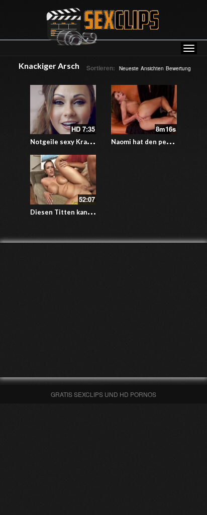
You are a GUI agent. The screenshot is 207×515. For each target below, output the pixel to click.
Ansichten (152, 68)
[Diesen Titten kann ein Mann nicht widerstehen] (63, 179)
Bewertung (178, 68)
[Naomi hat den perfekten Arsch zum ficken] (144, 109)
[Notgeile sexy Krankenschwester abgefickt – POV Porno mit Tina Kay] (63, 109)
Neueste (129, 68)
